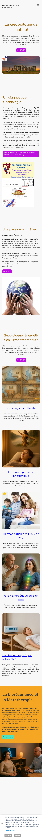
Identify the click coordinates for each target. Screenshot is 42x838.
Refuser (17, 835)
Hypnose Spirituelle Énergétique (21, 474)
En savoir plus (8, 737)
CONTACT (21, 50)
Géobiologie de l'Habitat (21, 408)
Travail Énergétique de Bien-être (21, 597)
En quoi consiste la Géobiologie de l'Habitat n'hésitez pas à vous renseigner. (19, 154)
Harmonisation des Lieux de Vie (21, 536)
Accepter (8, 835)
